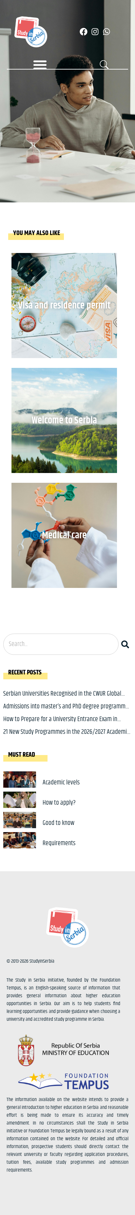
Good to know (58, 823)
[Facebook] (83, 32)
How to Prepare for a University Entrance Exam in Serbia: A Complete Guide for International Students (63, 724)
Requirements (59, 843)
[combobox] (61, 644)
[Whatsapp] (106, 32)
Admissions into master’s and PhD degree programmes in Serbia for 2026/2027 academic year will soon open (67, 711)
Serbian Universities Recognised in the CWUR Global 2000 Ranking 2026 (62, 699)
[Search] (126, 644)
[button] (40, 64)
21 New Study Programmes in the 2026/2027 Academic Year (66, 737)
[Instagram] (95, 32)
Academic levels (61, 783)
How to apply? (59, 803)
